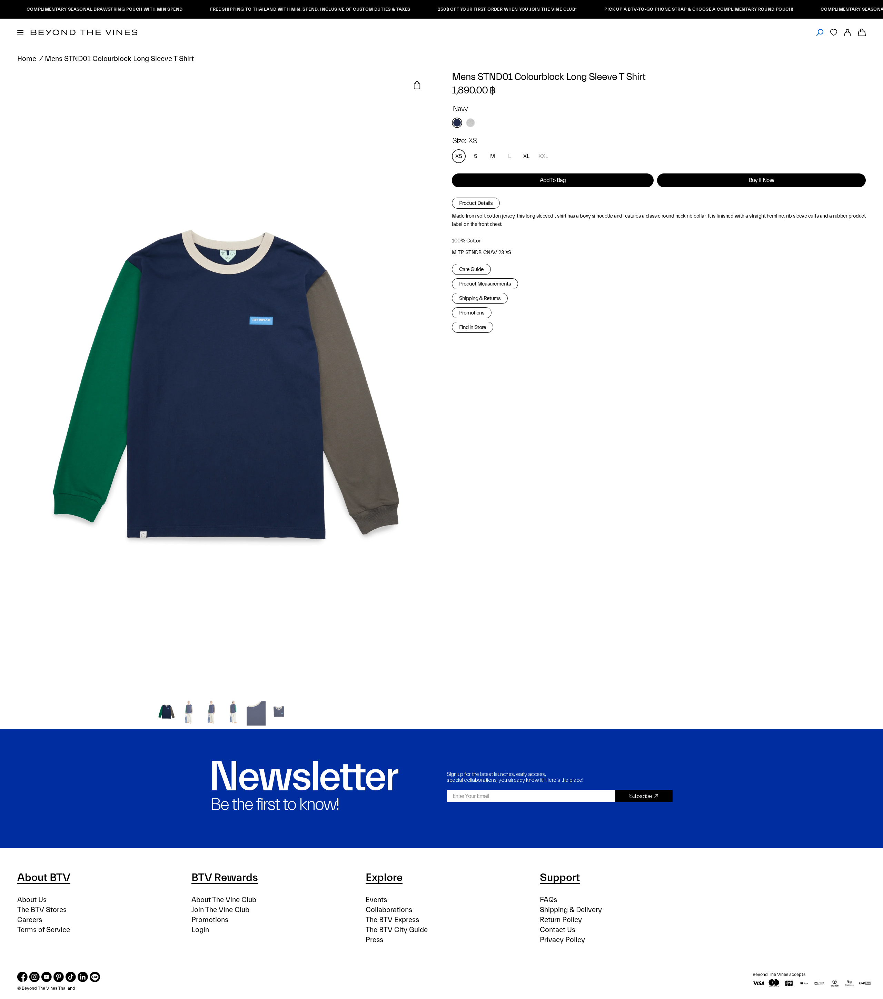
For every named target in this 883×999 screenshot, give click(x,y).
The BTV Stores (42, 910)
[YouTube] (46, 977)
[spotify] (95, 977)
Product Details (476, 203)
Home (26, 59)
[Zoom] (30, 85)
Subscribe (640, 796)
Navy (457, 123)
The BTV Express (392, 920)
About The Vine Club (223, 900)
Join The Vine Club (220, 910)
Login (200, 930)
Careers (29, 920)
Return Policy (561, 920)
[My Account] (847, 32)
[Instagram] (34, 977)
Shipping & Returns (479, 298)
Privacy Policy (562, 940)
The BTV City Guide (397, 930)
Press (374, 940)
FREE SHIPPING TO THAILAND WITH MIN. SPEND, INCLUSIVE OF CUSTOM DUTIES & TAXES (281, 9)
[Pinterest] (58, 977)
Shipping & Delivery (571, 910)
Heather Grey (470, 123)
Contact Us (557, 930)
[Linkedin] (83, 977)
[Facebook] (22, 977)
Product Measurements (485, 284)
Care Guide (471, 269)
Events (376, 900)
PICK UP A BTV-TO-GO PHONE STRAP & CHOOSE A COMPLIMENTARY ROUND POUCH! (669, 9)
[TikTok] (71, 977)
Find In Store (472, 327)
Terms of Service (43, 930)
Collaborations (389, 910)
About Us (32, 900)
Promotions (471, 313)
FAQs (548, 900)
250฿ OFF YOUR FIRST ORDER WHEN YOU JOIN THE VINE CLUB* (478, 9)
